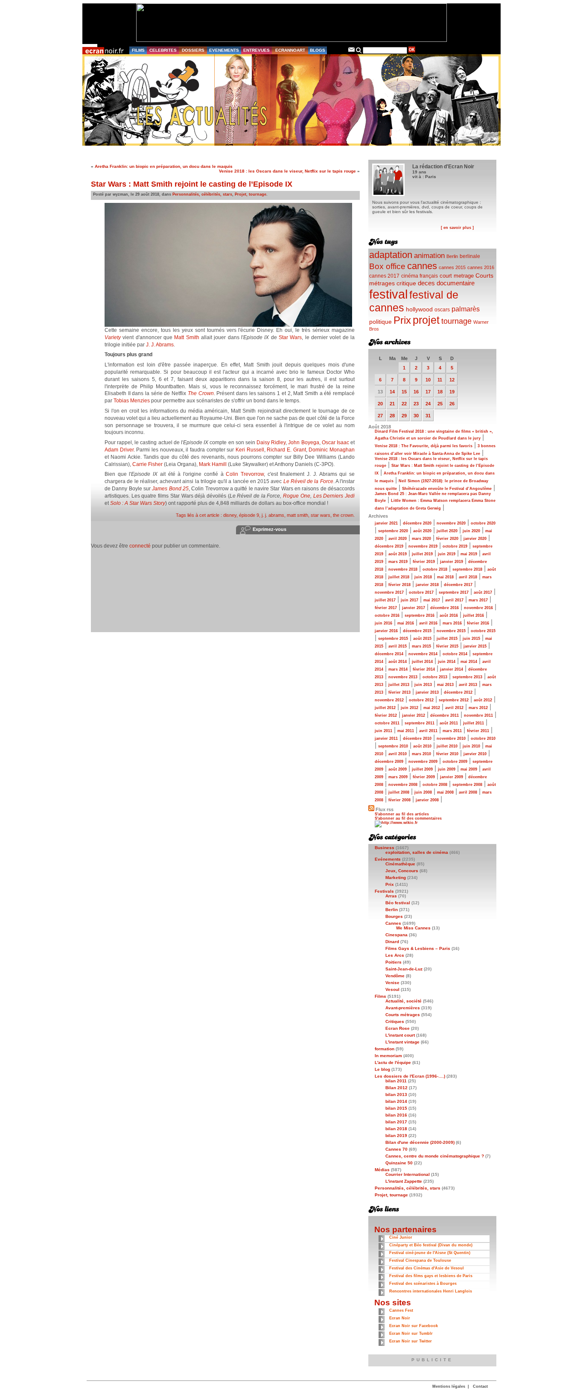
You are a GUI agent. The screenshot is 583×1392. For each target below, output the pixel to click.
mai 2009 (469, 769)
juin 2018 (423, 577)
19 (452, 391)
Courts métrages (402, 1014)
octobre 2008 (435, 784)
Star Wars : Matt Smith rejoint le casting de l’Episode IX (191, 184)
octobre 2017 (421, 592)
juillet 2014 (422, 661)
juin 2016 (383, 623)
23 (416, 403)
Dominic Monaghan (332, 450)
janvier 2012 (413, 715)
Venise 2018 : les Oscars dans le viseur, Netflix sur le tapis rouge (287, 171)
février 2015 (447, 646)
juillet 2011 (473, 723)
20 (380, 403)
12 (452, 379)
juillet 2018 (398, 577)
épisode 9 (249, 515)
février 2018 (399, 585)
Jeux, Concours (401, 870)
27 (380, 415)
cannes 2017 (384, 275)
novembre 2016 (478, 608)
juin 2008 (423, 792)
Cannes (393, 923)
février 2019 (424, 562)
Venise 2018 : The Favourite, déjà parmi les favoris (423, 446)
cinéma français (419, 276)
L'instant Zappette (403, 1181)
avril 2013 (468, 685)
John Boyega (303, 442)
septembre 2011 (419, 723)
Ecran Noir (399, 1318)
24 (428, 403)
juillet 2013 (398, 685)
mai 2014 (469, 661)
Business (384, 847)
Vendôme (395, 975)
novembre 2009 (422, 761)
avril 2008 (468, 792)
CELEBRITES (163, 50)
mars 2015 (421, 646)
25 (440, 403)
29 (404, 415)
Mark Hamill (213, 464)
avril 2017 (454, 600)
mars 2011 (452, 731)
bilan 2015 (396, 1108)
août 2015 (422, 638)
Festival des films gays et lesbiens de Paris (430, 1276)
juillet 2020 (447, 531)
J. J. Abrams (160, 345)
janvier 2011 (386, 738)
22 (404, 403)
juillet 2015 (447, 638)
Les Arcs (394, 955)
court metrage (457, 276)
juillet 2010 (447, 746)
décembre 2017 (458, 585)
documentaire (456, 283)
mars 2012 (478, 708)
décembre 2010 (417, 738)
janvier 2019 (451, 562)
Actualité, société (403, 1001)
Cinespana (396, 934)
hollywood (419, 309)
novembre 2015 (451, 631)
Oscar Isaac (335, 442)
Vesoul (392, 989)
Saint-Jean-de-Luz (404, 969)
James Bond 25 (170, 489)
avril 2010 (397, 754)
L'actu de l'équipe (393, 1062)
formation (384, 1048)
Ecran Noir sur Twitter (410, 1341)
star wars (320, 515)
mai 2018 (445, 577)
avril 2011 (428, 731)
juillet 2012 (385, 708)
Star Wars (290, 337)
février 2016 (478, 623)
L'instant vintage (402, 1042)
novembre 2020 (451, 523)
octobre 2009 (455, 761)
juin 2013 (423, 685)
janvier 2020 (475, 538)
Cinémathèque (400, 864)
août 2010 (422, 746)
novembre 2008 (402, 784)
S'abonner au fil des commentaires (408, 818)
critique (406, 283)
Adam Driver (119, 450)
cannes (422, 266)
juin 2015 (471, 638)
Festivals (384, 891)
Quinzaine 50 (399, 1162)
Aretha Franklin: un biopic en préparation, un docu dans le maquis (164, 166)
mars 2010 (421, 754)
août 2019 (397, 554)
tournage (456, 321)
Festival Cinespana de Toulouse (420, 1260)
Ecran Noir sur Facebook (413, 1326)
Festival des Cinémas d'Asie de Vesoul (426, 1268)
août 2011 (449, 723)
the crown (343, 515)
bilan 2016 (396, 1115)
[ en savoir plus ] (457, 228)
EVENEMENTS (224, 50)
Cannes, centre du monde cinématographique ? (434, 1156)
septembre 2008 (467, 784)
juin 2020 (471, 531)
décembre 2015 (417, 631)
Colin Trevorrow (245, 474)
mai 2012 (431, 708)
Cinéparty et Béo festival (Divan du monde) (430, 1245)
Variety (113, 337)
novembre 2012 (389, 700)
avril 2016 (428, 623)
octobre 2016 (387, 615)
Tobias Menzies (132, 401)
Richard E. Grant (286, 450)
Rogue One (296, 496)
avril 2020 (397, 538)
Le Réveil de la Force (308, 481)
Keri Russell (250, 450)
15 (404, 391)
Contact (480, 1386)
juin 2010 (471, 746)
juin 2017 (409, 600)
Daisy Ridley (271, 442)
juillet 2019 (422, 554)
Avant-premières (402, 1007)
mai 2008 (445, 792)
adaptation (390, 254)
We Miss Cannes (413, 928)
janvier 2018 (427, 585)
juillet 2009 (422, 769)
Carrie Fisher (147, 464)
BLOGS (317, 50)
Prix (402, 320)
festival (388, 294)
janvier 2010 (475, 754)
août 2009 (397, 769)
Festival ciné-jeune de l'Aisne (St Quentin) (429, 1253)
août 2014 (397, 661)
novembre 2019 (422, 546)
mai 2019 (469, 554)
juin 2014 (446, 661)
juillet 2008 (398, 792)
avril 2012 (454, 708)
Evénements (388, 859)
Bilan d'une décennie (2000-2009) (420, 1142)
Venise (392, 982)
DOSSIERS (193, 50)
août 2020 (422, 531)
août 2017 (483, 592)
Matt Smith (186, 337)
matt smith (297, 515)
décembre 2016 (444, 608)
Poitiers (393, 962)
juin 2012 (409, 708)
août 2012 (483, 700)
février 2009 (424, 777)
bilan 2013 (396, 1094)
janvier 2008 (427, 800)
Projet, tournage (250, 194)
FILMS (138, 50)
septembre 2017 (454, 592)
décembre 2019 (389, 546)
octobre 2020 (483, 523)
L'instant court (400, 1035)
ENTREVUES (256, 50)
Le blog (382, 1069)
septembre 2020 (393, 531)
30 (416, 415)
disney (229, 515)
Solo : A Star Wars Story (137, 503)
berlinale (470, 256)
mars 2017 (478, 600)
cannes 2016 (480, 267)
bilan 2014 (396, 1101)
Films (380, 996)
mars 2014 (398, 669)
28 (392, 415)
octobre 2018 (435, 569)
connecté (140, 546)
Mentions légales (448, 1386)
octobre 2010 (483, 738)
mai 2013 (445, 685)
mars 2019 (398, 562)
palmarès (466, 309)
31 (428, 415)
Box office (387, 266)
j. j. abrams (273, 515)
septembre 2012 (454, 700)
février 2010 (447, 754)
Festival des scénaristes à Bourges (423, 1283)
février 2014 (424, 669)
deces (426, 283)
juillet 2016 (473, 615)
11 (439, 379)
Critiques (394, 1021)
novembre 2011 (478, 715)
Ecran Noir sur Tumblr (411, 1333)
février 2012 (386, 715)
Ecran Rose (397, 1028)
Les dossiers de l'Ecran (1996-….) (410, 1076)
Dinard (392, 941)
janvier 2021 (386, 523)
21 (392, 403)
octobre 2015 (483, 631)
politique (380, 321)
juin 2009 (446, 769)
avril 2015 (397, 646)
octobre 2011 (387, 723)
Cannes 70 (396, 1149)
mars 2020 (421, 538)
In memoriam (388, 1055)
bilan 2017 (396, 1121)
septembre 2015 (393, 638)
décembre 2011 (444, 715)
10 (428, 379)
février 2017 (386, 608)
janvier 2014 (451, 669)
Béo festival (397, 902)
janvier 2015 (475, 646)
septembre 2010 (393, 746)
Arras (391, 896)
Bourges (394, 916)
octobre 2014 (455, 654)
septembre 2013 (467, 677)
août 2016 (449, 615)
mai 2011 (405, 731)
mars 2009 (398, 777)
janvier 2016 (386, 631)
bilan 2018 (396, 1128)
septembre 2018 (467, 569)
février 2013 (399, 692)
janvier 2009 (451, 777)
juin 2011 (383, 731)
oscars (442, 310)
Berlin (452, 256)
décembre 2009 (389, 761)
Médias (382, 1169)
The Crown (201, 393)
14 (392, 391)
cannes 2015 (452, 267)
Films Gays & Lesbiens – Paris (417, 948)
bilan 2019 (396, 1135)
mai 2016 (405, 623)
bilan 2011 (396, 1080)
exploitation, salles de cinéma (416, 852)
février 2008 (399, 800)
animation (429, 256)
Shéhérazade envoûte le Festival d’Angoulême (447, 488)
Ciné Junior (400, 1237)
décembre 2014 (389, 654)
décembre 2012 (458, 692)
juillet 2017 (385, 600)
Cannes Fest (401, 1310)
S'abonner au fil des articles (402, 814)
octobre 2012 (421, 700)
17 (428, 391)
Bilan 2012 (396, 1087)
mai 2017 (431, 600)
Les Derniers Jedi (334, 496)
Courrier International (407, 1174)
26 (452, 403)
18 (440, 391)
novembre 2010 (451, 738)
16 (416, 391)
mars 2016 (452, 623)
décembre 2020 (417, 523)
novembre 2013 (402, 677)
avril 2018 (468, 577)
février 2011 (478, 731)
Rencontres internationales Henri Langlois (430, 1291)
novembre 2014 (422, 654)
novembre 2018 (402, 569)
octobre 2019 (455, 546)
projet (426, 320)
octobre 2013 (435, 677)
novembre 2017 (389, 592)
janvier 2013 (427, 692)
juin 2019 (446, 554)
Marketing (395, 877)
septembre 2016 (419, 615)
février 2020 (447, 538)
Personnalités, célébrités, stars (202, 194)
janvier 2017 (413, 608)
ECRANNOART (290, 50)
